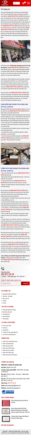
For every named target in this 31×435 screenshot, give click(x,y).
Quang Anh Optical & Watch (9, 294)
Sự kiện (4, 301)
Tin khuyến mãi (6, 314)
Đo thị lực (4, 328)
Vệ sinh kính (5, 330)
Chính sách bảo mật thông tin (9, 355)
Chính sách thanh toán (8, 352)
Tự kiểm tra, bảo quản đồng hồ (10, 332)
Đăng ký (25, 283)
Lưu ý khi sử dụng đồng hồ (9, 334)
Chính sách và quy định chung (9, 341)
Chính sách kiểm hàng (7, 343)
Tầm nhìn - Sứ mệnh (7, 296)
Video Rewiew (6, 316)
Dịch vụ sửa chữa (6, 325)
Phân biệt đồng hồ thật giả (9, 310)
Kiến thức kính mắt (7, 312)
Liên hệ (4, 303)
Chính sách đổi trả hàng (8, 348)
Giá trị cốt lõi (5, 298)
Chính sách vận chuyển (8, 350)
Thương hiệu (5, 318)
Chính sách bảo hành (7, 346)
